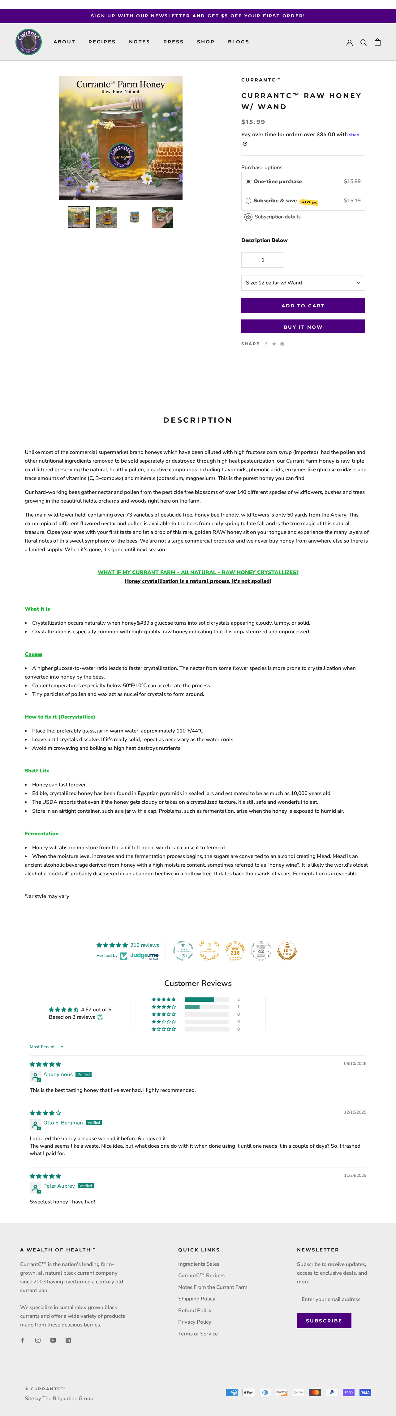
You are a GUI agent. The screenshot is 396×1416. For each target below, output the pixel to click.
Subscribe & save (285, 201)
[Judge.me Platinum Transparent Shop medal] (183, 951)
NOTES (139, 42)
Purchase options (261, 167)
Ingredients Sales (198, 1264)
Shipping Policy (196, 1298)
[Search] (363, 42)
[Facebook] (266, 344)
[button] (164, 999)
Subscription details (278, 216)
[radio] (248, 182)
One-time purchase (278, 181)
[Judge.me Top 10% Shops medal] (287, 951)
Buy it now (303, 327)
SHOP (206, 42)
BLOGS (239, 42)
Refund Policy (195, 1310)
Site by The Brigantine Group (59, 1398)
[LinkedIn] (68, 1339)
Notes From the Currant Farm (213, 1287)
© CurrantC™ (45, 1388)
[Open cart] (378, 42)
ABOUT (64, 42)
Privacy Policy (194, 1322)
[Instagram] (38, 1339)
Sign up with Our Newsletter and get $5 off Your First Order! (198, 16)
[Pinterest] (282, 344)
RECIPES (102, 42)
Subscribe (324, 1321)
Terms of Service (198, 1333)
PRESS (173, 42)
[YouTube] (53, 1339)
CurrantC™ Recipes (201, 1275)
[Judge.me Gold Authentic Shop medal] (209, 951)
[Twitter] (274, 344)
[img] (45, 1064)
